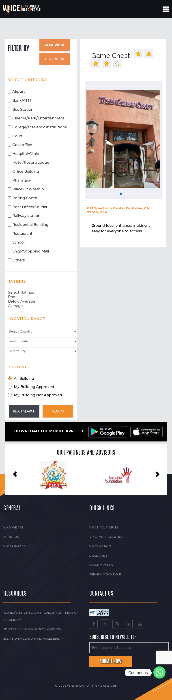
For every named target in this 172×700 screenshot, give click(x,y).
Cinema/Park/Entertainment (38, 118)
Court (17, 136)
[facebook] (93, 625)
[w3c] (99, 612)
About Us (11, 537)
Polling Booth (24, 198)
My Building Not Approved (38, 395)
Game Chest (110, 55)
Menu (166, 9)
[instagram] (116, 625)
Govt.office (22, 145)
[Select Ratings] (41, 292)
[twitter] (105, 625)
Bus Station (22, 109)
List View (54, 59)
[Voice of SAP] (21, 8)
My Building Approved (34, 387)
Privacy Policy (101, 565)
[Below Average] (41, 301)
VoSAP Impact (14, 546)
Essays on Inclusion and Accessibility (33, 638)
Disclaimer (98, 555)
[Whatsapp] (159, 673)
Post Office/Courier (29, 207)
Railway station (26, 216)
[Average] (41, 306)
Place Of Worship (28, 189)
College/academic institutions (39, 127)
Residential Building (30, 225)
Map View (54, 45)
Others (18, 260)
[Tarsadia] (54, 475)
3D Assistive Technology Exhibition (32, 629)
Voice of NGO (100, 546)
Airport (18, 91)
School (18, 242)
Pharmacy (21, 180)
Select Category (27, 80)
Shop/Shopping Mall (30, 251)
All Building (24, 378)
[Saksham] (118, 475)
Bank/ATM (21, 100)
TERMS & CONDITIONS (105, 574)
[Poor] (41, 297)
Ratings (17, 281)
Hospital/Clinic (25, 154)
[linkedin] (128, 625)
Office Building (25, 171)
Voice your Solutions (107, 537)
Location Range (26, 319)
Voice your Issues (103, 527)
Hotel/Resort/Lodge (30, 162)
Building (18, 367)
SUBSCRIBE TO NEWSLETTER (113, 637)
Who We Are (13, 527)
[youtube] (140, 625)
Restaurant (22, 233)
